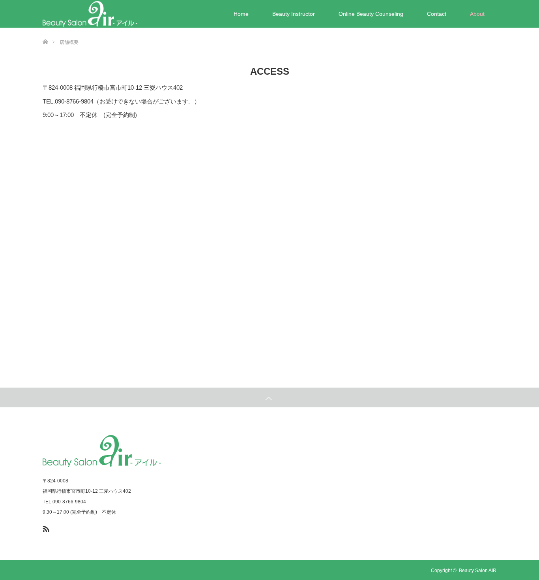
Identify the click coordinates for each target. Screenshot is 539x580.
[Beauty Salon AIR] (90, 14)
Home (241, 14)
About (477, 14)
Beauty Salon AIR (477, 570)
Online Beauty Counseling (371, 14)
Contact (436, 14)
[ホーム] (45, 31)
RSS (45, 527)
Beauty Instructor (293, 14)
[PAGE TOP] (269, 397)
